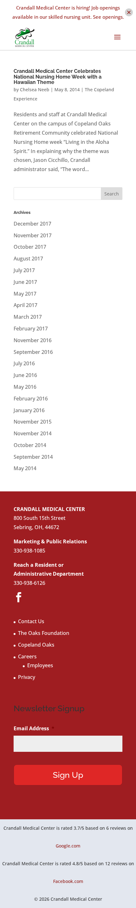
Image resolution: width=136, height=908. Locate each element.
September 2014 (33, 456)
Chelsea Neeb (34, 89)
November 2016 (33, 340)
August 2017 (28, 258)
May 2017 (25, 293)
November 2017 (33, 235)
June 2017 (25, 281)
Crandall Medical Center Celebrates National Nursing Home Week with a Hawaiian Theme (58, 76)
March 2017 (28, 316)
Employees (40, 665)
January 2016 (29, 410)
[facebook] (19, 597)
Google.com (68, 846)
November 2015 (33, 421)
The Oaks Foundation (43, 633)
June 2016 (25, 375)
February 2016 (31, 398)
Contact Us (31, 621)
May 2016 (25, 386)
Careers (27, 656)
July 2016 (24, 363)
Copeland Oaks (36, 644)
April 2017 (25, 305)
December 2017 (32, 223)
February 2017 (31, 328)
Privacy (26, 677)
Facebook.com (68, 881)
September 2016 (33, 351)
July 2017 (24, 270)
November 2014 (33, 433)
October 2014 (30, 445)
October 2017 (30, 246)
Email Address (34, 728)
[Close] (129, 12)
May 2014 (25, 468)
